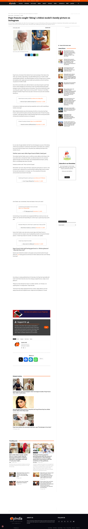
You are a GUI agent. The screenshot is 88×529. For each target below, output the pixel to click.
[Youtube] (79, 1)
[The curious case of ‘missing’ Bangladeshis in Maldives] (12, 483)
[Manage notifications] (3, 526)
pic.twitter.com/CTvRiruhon (39, 178)
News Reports (16, 15)
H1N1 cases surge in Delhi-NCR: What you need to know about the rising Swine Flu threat (70, 109)
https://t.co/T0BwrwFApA (23, 208)
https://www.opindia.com (25, 344)
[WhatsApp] (77, 1)
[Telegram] (31, 55)
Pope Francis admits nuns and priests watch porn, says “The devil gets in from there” (32, 427)
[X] (76, 1)
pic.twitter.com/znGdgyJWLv (37, 98)
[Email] (34, 55)
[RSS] (75, 1)
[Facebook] (72, 1)
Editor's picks (10, 15)
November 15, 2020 (37, 211)
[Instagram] (73, 1)
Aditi (10, 462)
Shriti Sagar (35, 462)
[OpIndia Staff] (17, 344)
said (18, 254)
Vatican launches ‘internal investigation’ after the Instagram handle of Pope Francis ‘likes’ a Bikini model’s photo (32, 392)
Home (9, 13)
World (12, 13)
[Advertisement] (31, 267)
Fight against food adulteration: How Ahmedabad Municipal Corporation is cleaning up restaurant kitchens (69, 117)
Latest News (61, 48)
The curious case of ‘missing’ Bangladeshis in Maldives (22, 482)
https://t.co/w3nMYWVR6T (36, 121)
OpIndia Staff (47, 27)
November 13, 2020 (40, 101)
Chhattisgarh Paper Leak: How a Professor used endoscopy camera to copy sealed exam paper (23, 474)
